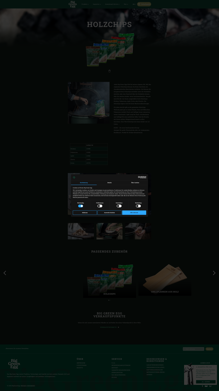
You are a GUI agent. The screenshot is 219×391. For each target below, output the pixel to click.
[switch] (99, 206)
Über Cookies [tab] (135, 182)
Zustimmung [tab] (84, 182)
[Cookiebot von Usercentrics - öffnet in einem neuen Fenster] (138, 177)
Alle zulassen (134, 212)
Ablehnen (85, 212)
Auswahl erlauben (109, 212)
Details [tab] (109, 182)
